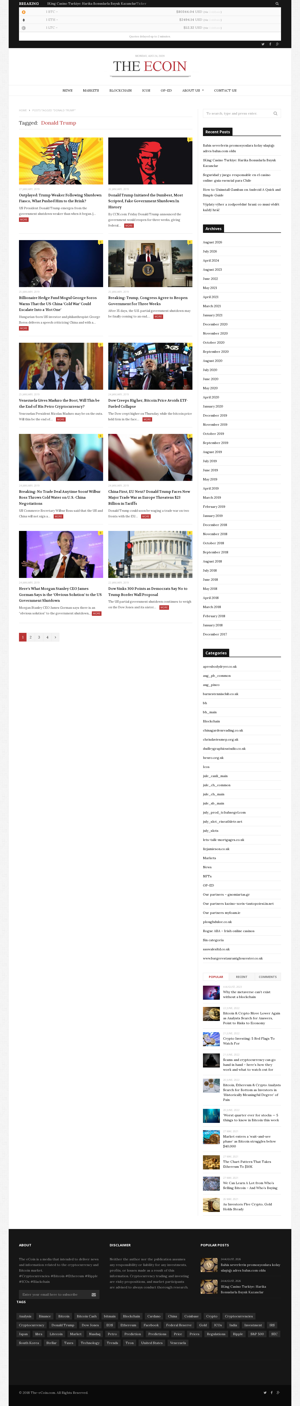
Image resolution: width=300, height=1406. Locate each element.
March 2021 (212, 306)
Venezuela (178, 1343)
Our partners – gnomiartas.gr (226, 894)
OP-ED (166, 90)
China (172, 1316)
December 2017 (215, 634)
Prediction (132, 1334)
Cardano (154, 1316)
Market (76, 1334)
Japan (23, 1334)
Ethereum (128, 1325)
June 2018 (210, 579)
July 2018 (210, 570)
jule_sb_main (213, 803)
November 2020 (215, 333)
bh (205, 703)
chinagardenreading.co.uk (223, 730)
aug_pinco (211, 685)
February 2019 (214, 507)
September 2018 (215, 552)
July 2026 (210, 251)
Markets (91, 90)
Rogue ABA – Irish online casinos (229, 931)
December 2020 (215, 324)
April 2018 (211, 598)
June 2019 (210, 470)
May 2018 (210, 589)
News (67, 90)
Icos (206, 767)
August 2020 (212, 361)
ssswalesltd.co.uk (216, 949)
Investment (253, 1325)
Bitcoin (63, 1316)
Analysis (25, 1316)
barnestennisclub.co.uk (220, 694)
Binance (45, 1316)
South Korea (29, 1343)
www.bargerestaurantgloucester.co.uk (233, 958)
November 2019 (215, 424)
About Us (191, 90)
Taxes (68, 1343)
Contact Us (225, 90)
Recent (242, 977)
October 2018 (213, 543)
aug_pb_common (217, 676)
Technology (90, 1343)
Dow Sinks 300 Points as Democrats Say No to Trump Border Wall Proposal (148, 591)
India (233, 1325)
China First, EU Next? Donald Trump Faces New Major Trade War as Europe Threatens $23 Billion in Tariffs (149, 497)
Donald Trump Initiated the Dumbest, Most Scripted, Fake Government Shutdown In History (145, 201)
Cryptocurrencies (239, 1316)
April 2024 (211, 260)
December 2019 (215, 415)
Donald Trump (63, 1325)
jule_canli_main (215, 776)
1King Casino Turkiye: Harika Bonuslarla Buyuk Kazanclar (91, 3)
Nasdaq (94, 1334)
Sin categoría (213, 940)
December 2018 (215, 525)
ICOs (146, 90)
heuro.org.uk (213, 758)
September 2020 (216, 352)
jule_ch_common (216, 785)
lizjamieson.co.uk (216, 849)
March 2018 (212, 607)
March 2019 (212, 497)
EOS (109, 1325)
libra (38, 1334)
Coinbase (215, 12)
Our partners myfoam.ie (221, 913)
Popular (216, 977)
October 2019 (213, 434)
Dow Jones (90, 1325)
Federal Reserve (179, 1325)
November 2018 (215, 534)
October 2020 (214, 342)
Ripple (238, 1334)
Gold (203, 1325)
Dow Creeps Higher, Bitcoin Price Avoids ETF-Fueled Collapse (148, 403)
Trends (112, 1343)
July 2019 (210, 461)
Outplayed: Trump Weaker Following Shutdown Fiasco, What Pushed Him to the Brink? (60, 198)
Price (178, 1334)
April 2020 (211, 397)
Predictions (157, 1334)
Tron (130, 1343)
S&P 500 (257, 1334)
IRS (272, 1325)
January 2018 (213, 625)
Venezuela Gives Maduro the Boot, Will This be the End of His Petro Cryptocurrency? (59, 403)
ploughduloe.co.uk (217, 922)
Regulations (216, 1334)
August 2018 (212, 561)
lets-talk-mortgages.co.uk (223, 840)
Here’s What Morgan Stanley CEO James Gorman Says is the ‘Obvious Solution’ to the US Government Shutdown (60, 594)
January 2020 (213, 406)
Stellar (51, 1343)
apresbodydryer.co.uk (220, 666)
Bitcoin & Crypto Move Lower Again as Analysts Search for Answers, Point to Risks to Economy (251, 1018)
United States (152, 1343)
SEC (274, 1334)
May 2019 (210, 479)
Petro (112, 1334)
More (23, 219)
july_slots (210, 831)
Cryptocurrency (31, 1325)
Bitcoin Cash (87, 1316)
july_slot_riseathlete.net (222, 821)
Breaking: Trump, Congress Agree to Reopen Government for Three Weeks (148, 301)
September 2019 (215, 443)
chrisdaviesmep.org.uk (220, 739)
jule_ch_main (213, 794)
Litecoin (56, 1334)
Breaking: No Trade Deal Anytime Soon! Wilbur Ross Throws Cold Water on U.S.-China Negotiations (60, 497)
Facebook (151, 1325)
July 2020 (210, 370)
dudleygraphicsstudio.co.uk (224, 748)
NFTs (207, 876)
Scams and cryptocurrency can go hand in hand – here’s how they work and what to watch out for (249, 1065)
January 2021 (212, 315)
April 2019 (211, 488)
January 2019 (213, 516)
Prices (194, 1334)
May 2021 (210, 288)
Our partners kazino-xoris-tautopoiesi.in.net (238, 903)
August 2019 (212, 452)
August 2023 (212, 269)
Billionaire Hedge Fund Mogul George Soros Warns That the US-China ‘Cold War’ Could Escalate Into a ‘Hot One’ (58, 304)
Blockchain (120, 90)
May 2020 (210, 388)
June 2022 (210, 279)
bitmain (110, 1316)
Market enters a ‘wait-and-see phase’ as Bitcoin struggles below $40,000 (249, 1141)
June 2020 (210, 379)
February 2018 (214, 616)
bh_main (210, 712)
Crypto (212, 1316)
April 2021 (210, 297)
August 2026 (212, 242)
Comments (268, 977)
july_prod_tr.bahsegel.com (224, 812)
